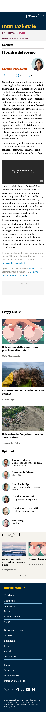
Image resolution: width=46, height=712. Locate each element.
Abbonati (22, 275)
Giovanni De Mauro (23, 472)
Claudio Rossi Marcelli (25, 508)
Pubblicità (9, 641)
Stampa (22, 76)
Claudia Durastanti (14, 69)
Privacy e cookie (12, 617)
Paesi (7, 646)
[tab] (20, 575)
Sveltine (16, 523)
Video (7, 622)
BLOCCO (17, 475)
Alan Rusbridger (21, 484)
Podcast (8, 665)
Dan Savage (18, 520)
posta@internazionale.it (13, 263)
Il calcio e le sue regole (23, 511)
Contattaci (9, 601)
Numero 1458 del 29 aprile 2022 (15, 39)
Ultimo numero (12, 676)
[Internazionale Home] (15, 588)
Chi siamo (9, 595)
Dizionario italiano (14, 630)
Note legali (8, 707)
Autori (7, 651)
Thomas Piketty (21, 460)
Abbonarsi (32, 16)
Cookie (16, 707)
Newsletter (10, 657)
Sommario (9, 606)
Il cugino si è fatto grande (24, 499)
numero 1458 (34, 268)
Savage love (10, 670)
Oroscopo (9, 635)
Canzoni (7, 45)
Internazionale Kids (14, 681)
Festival (8, 611)
